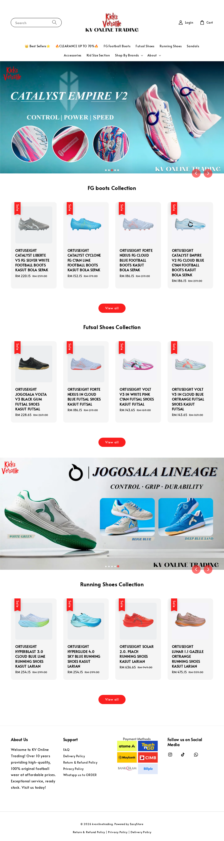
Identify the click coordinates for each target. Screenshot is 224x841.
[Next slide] (208, 173)
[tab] (106, 170)
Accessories (72, 55)
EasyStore (137, 824)
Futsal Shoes (145, 46)
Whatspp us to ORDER (80, 775)
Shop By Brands (127, 55)
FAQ (66, 750)
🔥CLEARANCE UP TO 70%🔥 (76, 46)
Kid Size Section (98, 55)
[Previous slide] (196, 173)
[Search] (54, 22)
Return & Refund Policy (80, 762)
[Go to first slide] (208, 569)
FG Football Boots (117, 46)
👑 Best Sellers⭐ (37, 46)
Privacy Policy (73, 769)
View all (112, 308)
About (152, 55)
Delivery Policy (74, 756)
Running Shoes (171, 46)
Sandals (193, 46)
